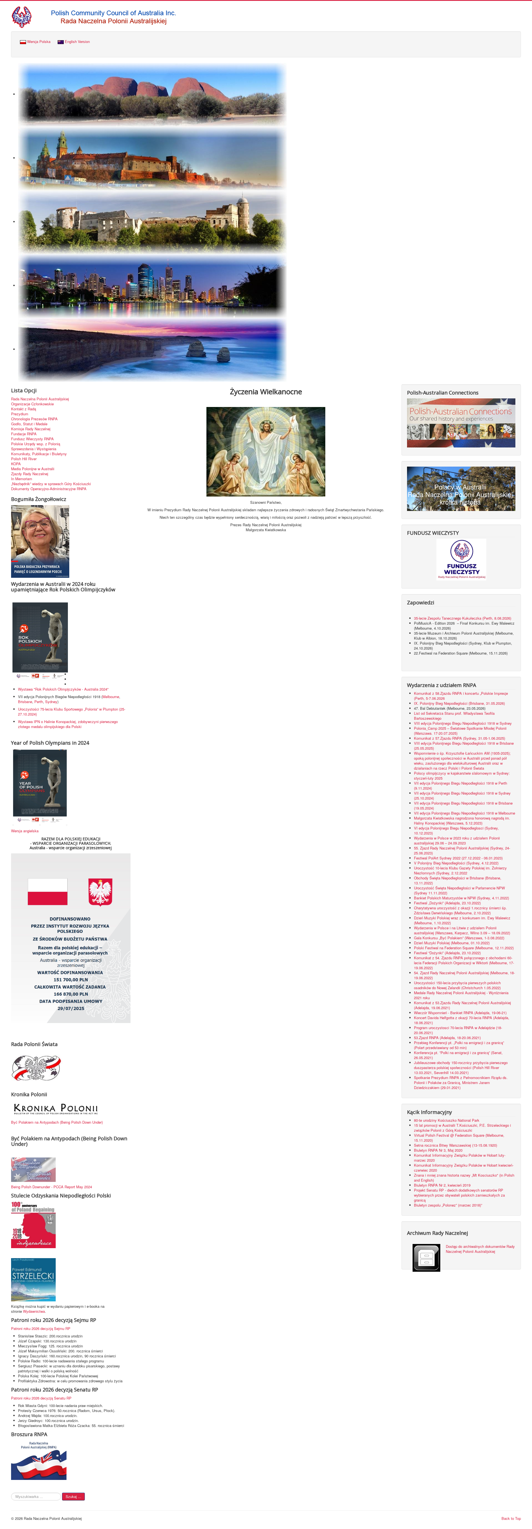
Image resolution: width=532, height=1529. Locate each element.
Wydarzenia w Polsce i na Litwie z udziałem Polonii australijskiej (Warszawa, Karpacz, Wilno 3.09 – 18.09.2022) (462, 930)
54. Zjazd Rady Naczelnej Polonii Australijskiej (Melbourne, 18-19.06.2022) (464, 975)
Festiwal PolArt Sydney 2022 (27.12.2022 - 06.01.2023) (458, 858)
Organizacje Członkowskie (32, 403)
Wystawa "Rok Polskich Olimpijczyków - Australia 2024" (64, 689)
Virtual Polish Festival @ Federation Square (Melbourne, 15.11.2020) (459, 1138)
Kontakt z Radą (23, 408)
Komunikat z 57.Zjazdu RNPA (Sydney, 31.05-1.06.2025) (459, 738)
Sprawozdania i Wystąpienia (33, 448)
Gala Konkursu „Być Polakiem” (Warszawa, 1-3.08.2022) (459, 937)
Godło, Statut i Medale (29, 423)
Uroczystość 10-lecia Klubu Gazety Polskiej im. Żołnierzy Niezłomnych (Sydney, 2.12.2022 (460, 870)
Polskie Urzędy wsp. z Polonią (35, 443)
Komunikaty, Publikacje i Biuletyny (39, 453)
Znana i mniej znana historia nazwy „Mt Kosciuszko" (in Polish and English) (464, 1177)
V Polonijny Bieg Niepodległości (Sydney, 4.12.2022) (456, 863)
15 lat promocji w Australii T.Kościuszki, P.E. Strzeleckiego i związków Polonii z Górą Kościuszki (462, 1128)
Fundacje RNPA (24, 433)
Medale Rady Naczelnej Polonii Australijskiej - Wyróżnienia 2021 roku (461, 995)
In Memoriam (21, 478)
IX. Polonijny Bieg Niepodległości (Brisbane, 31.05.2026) (459, 703)
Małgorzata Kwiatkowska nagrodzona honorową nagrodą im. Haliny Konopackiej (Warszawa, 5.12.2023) (462, 820)
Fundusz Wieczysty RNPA (32, 438)
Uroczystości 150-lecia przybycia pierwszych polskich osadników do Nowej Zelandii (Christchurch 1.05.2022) (457, 985)
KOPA (16, 463)
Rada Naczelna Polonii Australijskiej (40, 398)
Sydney (51, 701)
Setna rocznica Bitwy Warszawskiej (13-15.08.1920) (455, 1145)
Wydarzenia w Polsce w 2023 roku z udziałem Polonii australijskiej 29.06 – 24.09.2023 (457, 840)
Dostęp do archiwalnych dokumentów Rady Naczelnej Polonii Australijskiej (480, 1249)
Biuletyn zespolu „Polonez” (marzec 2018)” (448, 1205)
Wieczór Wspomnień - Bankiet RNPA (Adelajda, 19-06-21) (460, 1012)
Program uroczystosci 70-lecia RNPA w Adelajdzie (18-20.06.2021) (458, 1030)
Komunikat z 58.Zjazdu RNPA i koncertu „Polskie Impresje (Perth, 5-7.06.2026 (461, 696)
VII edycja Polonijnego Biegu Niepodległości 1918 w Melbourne (464, 813)
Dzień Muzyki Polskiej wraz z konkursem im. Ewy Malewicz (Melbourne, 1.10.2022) (462, 920)
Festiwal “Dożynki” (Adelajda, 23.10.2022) (447, 952)
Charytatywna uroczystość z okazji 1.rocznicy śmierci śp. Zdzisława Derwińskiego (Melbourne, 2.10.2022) (460, 910)
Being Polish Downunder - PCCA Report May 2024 (51, 1186)
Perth (38, 701)
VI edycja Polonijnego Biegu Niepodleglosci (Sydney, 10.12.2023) (456, 830)
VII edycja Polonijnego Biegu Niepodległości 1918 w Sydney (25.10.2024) (462, 795)
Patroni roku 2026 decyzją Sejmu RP (40, 1328)
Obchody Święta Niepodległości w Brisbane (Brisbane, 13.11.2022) (457, 880)
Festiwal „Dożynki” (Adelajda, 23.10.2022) (447, 902)
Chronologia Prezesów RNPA (34, 418)
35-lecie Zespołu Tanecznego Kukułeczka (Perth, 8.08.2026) (463, 618)
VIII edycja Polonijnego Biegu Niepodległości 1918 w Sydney (463, 723)
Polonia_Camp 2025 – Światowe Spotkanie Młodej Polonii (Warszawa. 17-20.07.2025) (460, 731)
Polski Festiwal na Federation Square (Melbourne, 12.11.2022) (464, 947)
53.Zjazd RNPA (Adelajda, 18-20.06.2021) (447, 1037)
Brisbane (25, 701)
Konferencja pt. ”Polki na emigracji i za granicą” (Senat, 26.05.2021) (458, 1055)
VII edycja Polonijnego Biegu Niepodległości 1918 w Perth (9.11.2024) (460, 785)
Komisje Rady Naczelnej (30, 428)
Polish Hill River (24, 458)
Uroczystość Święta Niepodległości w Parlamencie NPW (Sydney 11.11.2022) (459, 890)
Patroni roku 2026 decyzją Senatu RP (41, 1398)
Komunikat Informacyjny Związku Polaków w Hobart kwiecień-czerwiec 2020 (463, 1167)
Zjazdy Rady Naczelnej (29, 473)
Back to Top (511, 1518)
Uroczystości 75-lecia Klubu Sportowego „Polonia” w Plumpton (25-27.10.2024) (71, 711)
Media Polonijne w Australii (32, 468)
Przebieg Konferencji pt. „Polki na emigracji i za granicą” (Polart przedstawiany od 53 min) (459, 1045)
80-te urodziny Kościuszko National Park (446, 1120)
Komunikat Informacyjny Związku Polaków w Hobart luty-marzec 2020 (459, 1158)
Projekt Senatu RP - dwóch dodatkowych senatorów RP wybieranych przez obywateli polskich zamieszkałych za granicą (459, 1195)
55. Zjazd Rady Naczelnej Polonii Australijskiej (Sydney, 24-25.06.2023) (462, 850)
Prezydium (19, 413)
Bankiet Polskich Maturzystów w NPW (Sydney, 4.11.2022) (461, 897)
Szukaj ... (73, 1496)
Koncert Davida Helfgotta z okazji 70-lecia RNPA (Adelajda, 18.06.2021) (461, 1020)
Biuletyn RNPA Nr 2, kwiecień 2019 (442, 1185)
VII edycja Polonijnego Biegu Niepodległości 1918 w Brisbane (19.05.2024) (463, 805)
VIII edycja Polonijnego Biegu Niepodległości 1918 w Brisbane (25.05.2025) (464, 746)
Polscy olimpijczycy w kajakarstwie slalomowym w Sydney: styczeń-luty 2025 (462, 775)
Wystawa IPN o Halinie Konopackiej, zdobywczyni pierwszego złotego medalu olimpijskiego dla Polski (68, 724)
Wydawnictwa (34, 1311)
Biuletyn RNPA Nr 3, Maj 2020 (438, 1150)
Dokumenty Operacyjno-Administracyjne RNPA (48, 488)
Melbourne (111, 696)
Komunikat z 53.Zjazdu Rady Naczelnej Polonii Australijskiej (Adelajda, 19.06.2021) (462, 1005)
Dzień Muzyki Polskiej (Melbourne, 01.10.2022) (452, 942)
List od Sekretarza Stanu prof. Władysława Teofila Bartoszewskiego (454, 716)
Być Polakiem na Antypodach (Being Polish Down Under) (57, 1122)
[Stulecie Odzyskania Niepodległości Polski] (33, 1224)
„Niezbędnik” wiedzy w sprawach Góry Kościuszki (51, 483)
